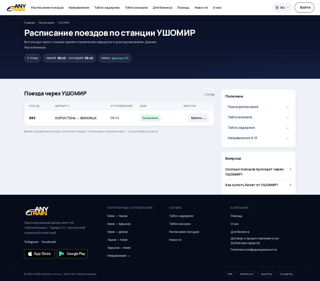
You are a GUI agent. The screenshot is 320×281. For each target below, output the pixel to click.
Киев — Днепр (118, 232)
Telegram (31, 242)
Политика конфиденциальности (254, 249)
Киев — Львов (117, 216)
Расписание (46, 23)
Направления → (119, 255)
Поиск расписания (258, 106)
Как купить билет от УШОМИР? (251, 185)
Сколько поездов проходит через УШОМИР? (254, 172)
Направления (79, 7)
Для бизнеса (162, 7)
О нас (217, 7)
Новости (201, 7)
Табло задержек (107, 7)
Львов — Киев (117, 240)
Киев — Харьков (119, 224)
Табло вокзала (136, 7)
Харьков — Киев (119, 247)
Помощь (183, 7)
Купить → (198, 118)
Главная (29, 23)
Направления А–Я (258, 138)
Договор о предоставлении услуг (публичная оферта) (255, 240)
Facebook (49, 242)
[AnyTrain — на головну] (16, 8)
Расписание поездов (47, 7)
